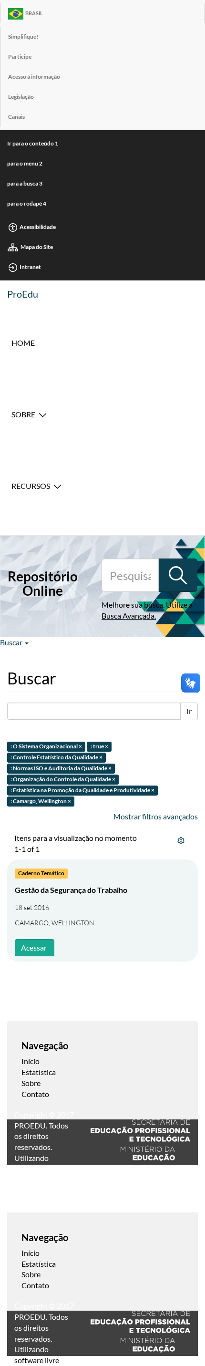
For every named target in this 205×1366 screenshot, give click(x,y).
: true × (99, 746)
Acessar (34, 947)
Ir (189, 710)
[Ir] (177, 575)
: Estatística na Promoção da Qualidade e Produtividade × (82, 790)
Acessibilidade (38, 226)
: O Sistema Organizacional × (46, 746)
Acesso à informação (34, 76)
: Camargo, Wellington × (40, 801)
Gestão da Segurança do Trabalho (71, 889)
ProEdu (22, 294)
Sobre (23, 414)
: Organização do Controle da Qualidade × (62, 779)
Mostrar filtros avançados (155, 816)
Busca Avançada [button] (128, 615)
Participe (19, 56)
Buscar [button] (12, 642)
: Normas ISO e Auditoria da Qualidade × (61, 768)
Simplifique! (23, 36)
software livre (36, 1360)
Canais (16, 116)
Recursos (30, 485)
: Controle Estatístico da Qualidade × (56, 757)
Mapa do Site (36, 246)
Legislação (21, 96)
